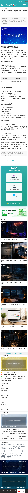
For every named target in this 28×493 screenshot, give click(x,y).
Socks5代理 (11, 446)
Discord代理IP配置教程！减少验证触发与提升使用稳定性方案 (14, 239)
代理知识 (8, 5)
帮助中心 (3, 5)
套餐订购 (6, 4)
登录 (20, 1)
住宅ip (9, 448)
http (5, 444)
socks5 (5, 446)
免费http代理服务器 (6, 380)
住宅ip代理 (14, 448)
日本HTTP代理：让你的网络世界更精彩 (10, 429)
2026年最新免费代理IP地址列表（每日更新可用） (13, 378)
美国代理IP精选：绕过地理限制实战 (8, 426)
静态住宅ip (9, 457)
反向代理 (3, 397)
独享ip (2, 455)
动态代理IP (14, 450)
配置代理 (7, 455)
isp (2, 446)
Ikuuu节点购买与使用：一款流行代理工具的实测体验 (13, 376)
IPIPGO (2, 1)
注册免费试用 (11, 160)
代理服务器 (3, 392)
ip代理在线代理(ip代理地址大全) (9, 374)
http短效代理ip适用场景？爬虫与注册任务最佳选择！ (13, 438)
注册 (22, 1)
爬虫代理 (3, 404)
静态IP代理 (3, 409)
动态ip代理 (8, 450)
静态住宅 (3, 457)
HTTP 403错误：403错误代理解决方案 (10, 372)
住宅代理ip (20, 448)
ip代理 (6, 8)
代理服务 (22, 446)
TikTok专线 (18, 4)
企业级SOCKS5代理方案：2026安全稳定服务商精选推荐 (14, 436)
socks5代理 (3, 388)
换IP (8, 453)
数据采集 (24, 4)
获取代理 (12, 4)
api (2, 444)
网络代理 (3, 406)
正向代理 (3, 402)
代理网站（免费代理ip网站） (7, 369)
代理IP (17, 446)
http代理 (9, 444)
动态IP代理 (3, 395)
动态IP (2, 450)
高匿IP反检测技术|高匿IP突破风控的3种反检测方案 (13, 431)
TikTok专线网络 (4, 390)
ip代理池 (19, 444)
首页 (2, 4)
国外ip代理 (3, 399)
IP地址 (24, 444)
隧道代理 (13, 455)
